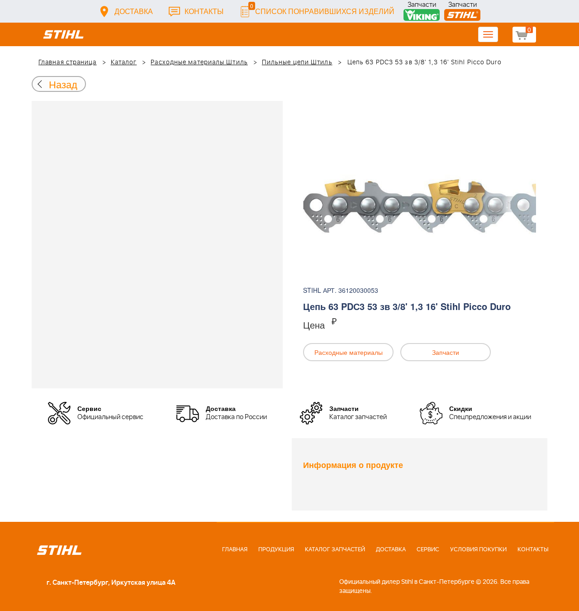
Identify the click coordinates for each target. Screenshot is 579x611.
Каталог (124, 62)
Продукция (276, 549)
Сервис (428, 549)
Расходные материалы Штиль (199, 62)
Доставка (133, 11)
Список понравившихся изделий (322, 9)
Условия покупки (478, 549)
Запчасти (422, 5)
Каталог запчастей (335, 549)
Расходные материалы (348, 352)
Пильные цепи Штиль (297, 62)
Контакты (204, 11)
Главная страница (67, 62)
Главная (234, 549)
